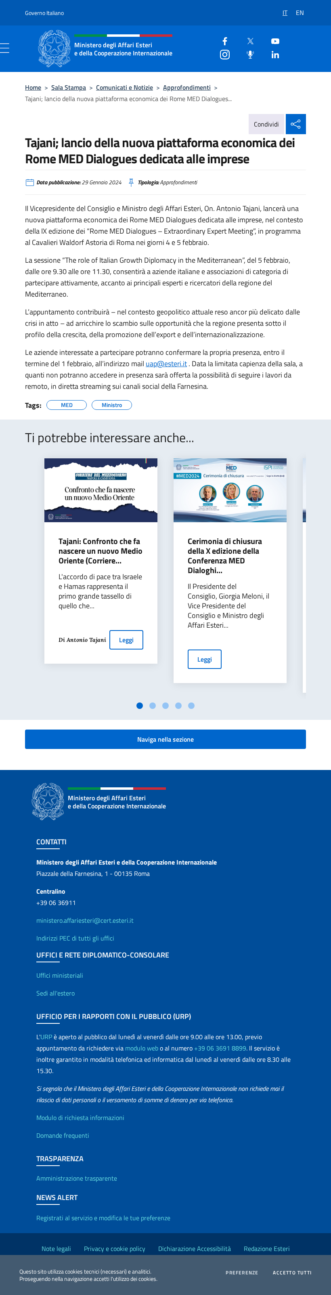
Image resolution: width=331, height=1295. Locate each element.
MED (67, 404)
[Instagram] (222, 53)
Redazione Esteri (267, 1248)
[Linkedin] (272, 53)
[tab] (139, 705)
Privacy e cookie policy (114, 1248)
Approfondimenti (187, 87)
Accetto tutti (292, 1272)
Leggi (126, 640)
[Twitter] (247, 40)
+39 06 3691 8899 (220, 1048)
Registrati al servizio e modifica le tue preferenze (103, 1218)
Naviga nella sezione (165, 739)
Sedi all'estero (55, 993)
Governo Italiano (44, 12)
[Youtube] (272, 40)
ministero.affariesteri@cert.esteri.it (85, 920)
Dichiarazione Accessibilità (194, 1248)
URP (46, 1037)
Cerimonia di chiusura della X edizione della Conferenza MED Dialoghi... (225, 555)
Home (33, 87)
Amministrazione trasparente (76, 1178)
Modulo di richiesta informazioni (80, 1117)
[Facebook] (222, 40)
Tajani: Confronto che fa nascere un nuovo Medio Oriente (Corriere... (100, 550)
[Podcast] (247, 53)
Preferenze (242, 1272)
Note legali (56, 1248)
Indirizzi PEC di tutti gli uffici (75, 938)
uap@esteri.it (166, 363)
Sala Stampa (68, 87)
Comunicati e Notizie (124, 87)
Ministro (112, 404)
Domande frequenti (62, 1135)
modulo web (141, 1048)
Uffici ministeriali (59, 975)
